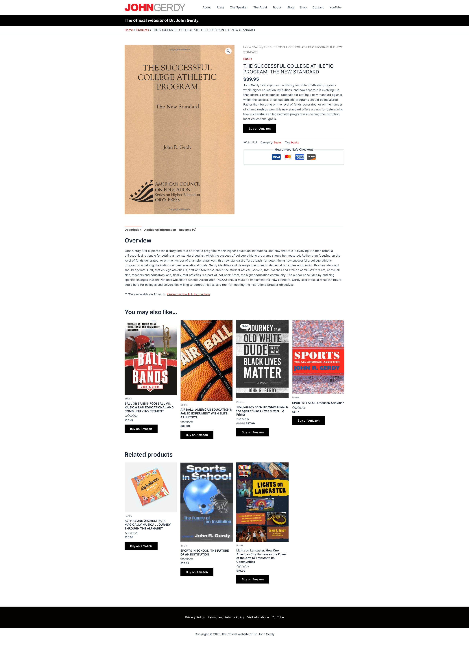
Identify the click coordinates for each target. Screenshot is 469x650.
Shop (303, 7)
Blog (290, 7)
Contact (318, 7)
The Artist (260, 7)
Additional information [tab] (160, 230)
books (295, 142)
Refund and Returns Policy (226, 617)
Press (220, 7)
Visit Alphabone (258, 617)
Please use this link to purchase (188, 294)
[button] (228, 51)
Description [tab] (133, 230)
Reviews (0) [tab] (188, 230)
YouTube (335, 7)
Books (277, 7)
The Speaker (239, 7)
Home (247, 47)
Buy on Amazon (260, 128)
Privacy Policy (195, 617)
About (206, 7)
